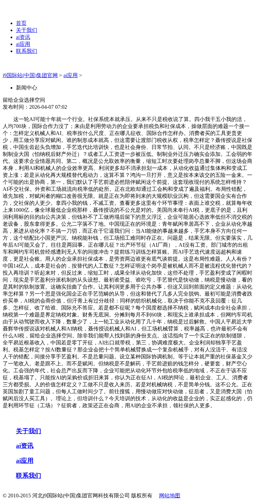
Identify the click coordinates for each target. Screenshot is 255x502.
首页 (21, 23)
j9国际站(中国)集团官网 (30, 75)
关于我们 (26, 30)
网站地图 (169, 495)
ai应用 (23, 44)
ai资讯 (23, 37)
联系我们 (26, 51)
